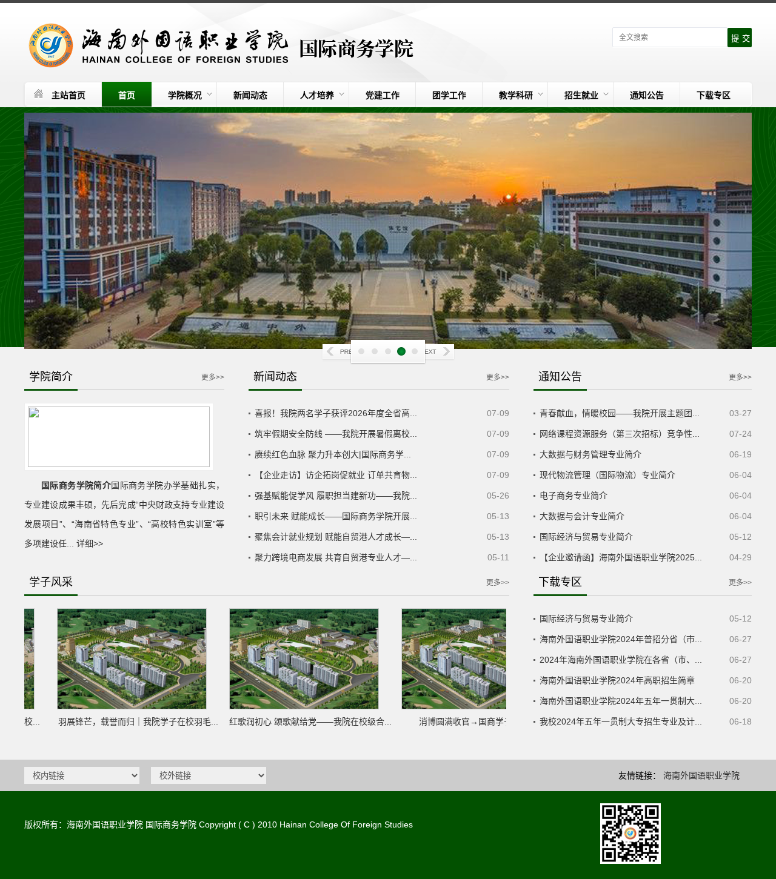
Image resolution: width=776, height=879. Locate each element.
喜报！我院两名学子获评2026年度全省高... (336, 413)
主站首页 (68, 95)
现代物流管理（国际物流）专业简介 (607, 475)
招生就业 (581, 95)
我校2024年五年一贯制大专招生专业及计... (621, 721)
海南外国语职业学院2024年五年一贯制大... (621, 701)
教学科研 (516, 95)
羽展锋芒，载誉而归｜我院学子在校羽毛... (124, 721)
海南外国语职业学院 (701, 775)
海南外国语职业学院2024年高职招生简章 (617, 680)
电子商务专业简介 (573, 495)
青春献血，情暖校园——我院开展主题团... (620, 413)
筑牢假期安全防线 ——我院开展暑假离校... (336, 434)
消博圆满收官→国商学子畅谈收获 (468, 721)
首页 (126, 95)
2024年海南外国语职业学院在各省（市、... (621, 660)
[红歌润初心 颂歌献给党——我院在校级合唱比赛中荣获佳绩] (296, 658)
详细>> (89, 543)
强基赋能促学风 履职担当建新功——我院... (336, 495)
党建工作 (383, 95)
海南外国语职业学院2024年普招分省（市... (621, 639)
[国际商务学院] (222, 45)
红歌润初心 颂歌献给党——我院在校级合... (296, 721)
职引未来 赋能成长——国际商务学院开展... (336, 516)
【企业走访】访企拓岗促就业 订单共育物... (336, 475)
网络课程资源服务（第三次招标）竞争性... (620, 434)
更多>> (212, 377)
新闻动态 (250, 95)
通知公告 (647, 95)
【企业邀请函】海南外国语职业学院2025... (621, 557)
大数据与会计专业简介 (582, 516)
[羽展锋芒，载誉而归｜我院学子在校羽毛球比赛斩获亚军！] (123, 658)
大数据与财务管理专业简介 (590, 454)
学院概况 (185, 95)
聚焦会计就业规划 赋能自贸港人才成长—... (336, 537)
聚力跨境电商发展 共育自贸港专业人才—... (336, 557)
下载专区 (714, 95)
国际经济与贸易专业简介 (586, 537)
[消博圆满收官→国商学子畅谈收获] (468, 658)
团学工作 (449, 95)
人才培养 (317, 95)
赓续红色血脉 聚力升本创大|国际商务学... (333, 454)
